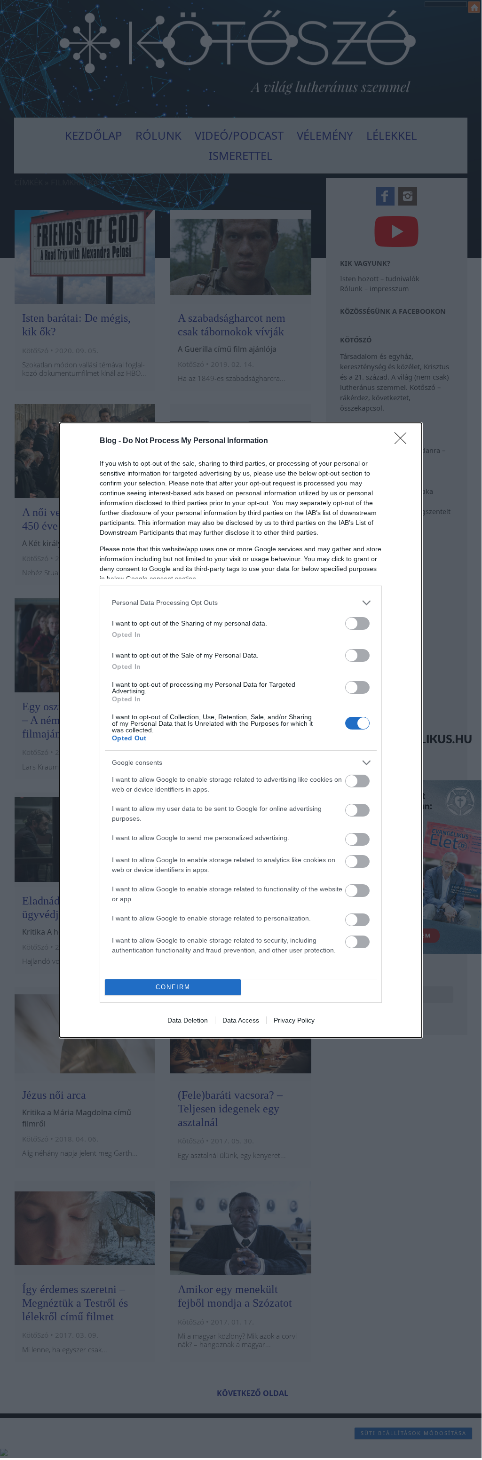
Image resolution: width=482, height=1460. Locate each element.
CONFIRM (173, 987)
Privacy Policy (294, 1020)
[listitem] (241, 603)
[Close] (403, 441)
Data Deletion (187, 1020)
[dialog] (241, 730)
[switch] (357, 623)
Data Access (240, 1020)
